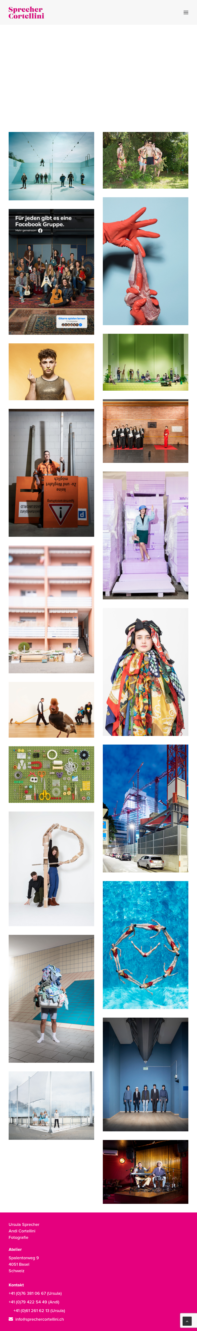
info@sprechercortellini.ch (39, 1319)
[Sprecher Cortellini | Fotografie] (26, 12)
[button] (186, 12)
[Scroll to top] (187, 1321)
